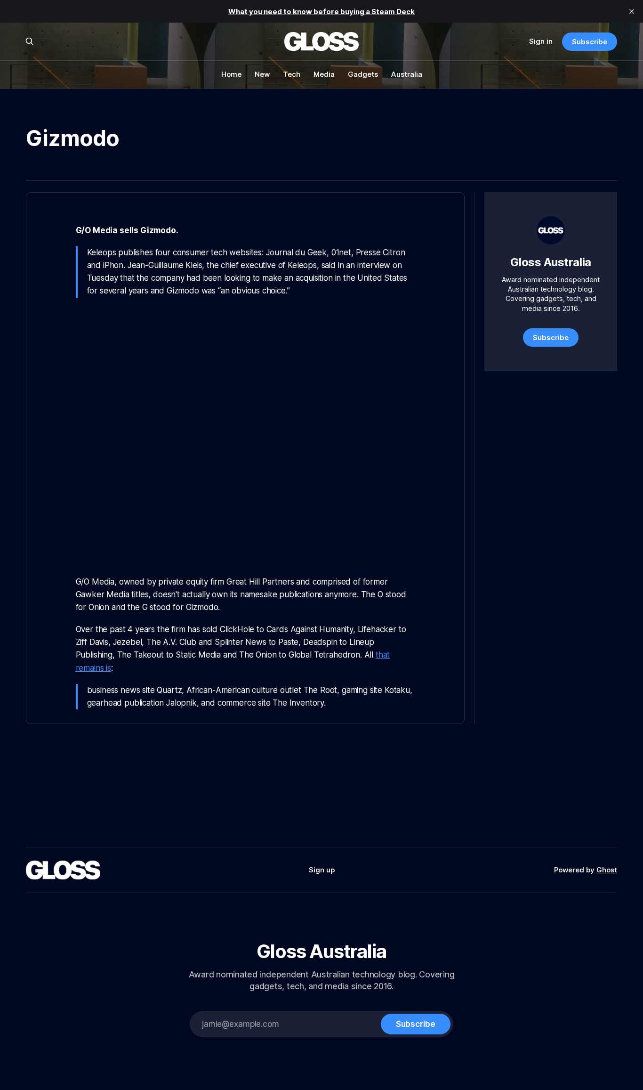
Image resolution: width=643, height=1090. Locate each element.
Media (324, 74)
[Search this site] (29, 41)
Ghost (606, 869)
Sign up (322, 869)
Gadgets (363, 74)
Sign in (541, 41)
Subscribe (589, 41)
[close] (631, 11)
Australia (406, 74)
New (262, 74)
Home (231, 74)
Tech (291, 74)
